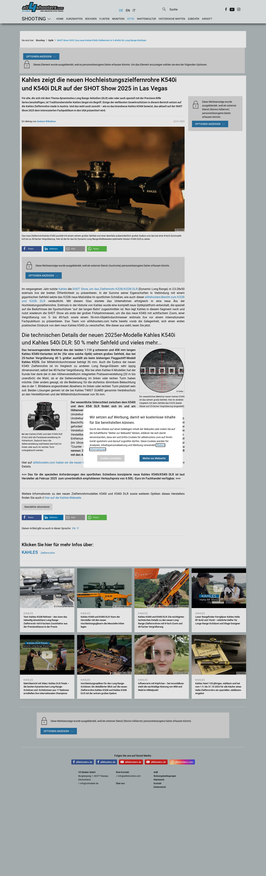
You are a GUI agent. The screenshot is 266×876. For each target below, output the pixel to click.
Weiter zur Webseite (154, 458)
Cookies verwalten (110, 458)
